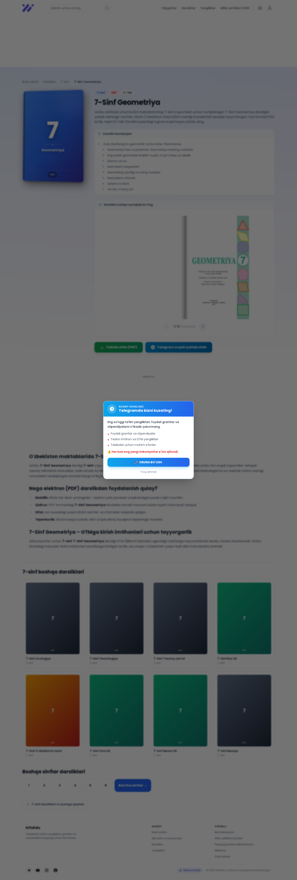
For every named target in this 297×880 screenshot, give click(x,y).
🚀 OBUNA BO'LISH (148, 462)
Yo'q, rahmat (148, 472)
